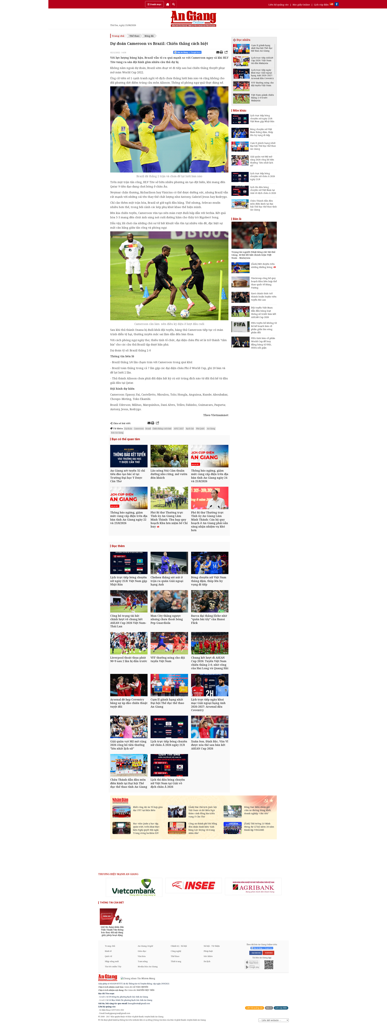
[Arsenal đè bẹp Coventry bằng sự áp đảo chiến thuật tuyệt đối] (129, 685)
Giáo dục (142, 951)
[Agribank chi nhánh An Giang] (253, 886)
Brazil (148, 428)
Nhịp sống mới (112, 961)
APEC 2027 (179, 428)
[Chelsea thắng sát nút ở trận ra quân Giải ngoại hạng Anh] (169, 563)
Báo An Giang (117, 432)
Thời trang (176, 961)
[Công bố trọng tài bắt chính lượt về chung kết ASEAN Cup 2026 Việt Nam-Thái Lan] (129, 601)
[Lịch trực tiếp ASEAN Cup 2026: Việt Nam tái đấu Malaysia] (241, 61)
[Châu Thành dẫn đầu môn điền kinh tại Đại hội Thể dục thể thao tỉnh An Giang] (129, 765)
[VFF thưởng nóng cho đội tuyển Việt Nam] (169, 643)
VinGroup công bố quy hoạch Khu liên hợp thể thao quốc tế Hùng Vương (264, 283)
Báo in (269, 1008)
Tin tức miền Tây (113, 966)
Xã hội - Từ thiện (212, 946)
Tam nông (143, 961)
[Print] (221, 52)
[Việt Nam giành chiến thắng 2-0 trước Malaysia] (241, 99)
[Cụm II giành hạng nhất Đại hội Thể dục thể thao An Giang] (169, 685)
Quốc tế (108, 956)
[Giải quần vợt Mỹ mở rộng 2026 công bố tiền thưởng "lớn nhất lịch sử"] (129, 727)
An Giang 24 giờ (145, 946)
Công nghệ (176, 951)
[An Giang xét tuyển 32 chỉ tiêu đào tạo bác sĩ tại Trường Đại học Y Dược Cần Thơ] (129, 456)
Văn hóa (142, 956)
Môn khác (239, 110)
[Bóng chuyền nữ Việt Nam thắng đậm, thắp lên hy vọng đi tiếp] (209, 563)
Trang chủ (118, 35)
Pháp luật (208, 951)
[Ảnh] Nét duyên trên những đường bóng (263, 265)
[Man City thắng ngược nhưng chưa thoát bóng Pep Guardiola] (169, 601)
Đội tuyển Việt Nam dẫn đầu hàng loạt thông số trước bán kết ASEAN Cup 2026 (263, 312)
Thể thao (134, 35)
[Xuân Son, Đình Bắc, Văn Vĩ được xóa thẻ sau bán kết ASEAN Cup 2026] (209, 727)
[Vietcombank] (134, 887)
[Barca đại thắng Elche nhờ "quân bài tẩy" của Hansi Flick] (209, 601)
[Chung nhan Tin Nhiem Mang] (136, 978)
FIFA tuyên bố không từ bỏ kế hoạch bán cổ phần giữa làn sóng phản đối (264, 327)
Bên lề (237, 219)
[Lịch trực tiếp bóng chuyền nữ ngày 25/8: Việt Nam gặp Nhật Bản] (129, 563)
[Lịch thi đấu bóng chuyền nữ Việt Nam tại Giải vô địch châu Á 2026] (169, 765)
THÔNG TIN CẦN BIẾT (112, 902)
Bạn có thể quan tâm (126, 439)
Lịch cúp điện (321, 4)
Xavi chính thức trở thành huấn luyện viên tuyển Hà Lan (263, 296)
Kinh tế (108, 951)
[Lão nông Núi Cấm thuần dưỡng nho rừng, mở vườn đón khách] (169, 456)
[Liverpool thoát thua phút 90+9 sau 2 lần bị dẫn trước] (129, 643)
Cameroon (139, 428)
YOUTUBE (268, 953)
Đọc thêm (118, 546)
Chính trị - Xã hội (179, 946)
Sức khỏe (208, 956)
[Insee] (193, 885)
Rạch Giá (190, 428)
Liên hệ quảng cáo (278, 4)
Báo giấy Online (301, 4)
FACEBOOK (256, 953)
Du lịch (207, 961)
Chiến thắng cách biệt (162, 428)
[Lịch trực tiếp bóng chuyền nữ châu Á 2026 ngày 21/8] (169, 727)
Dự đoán (128, 428)
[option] (134, 887)
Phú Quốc (200, 428)
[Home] (167, 4)
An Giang (211, 428)
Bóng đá (149, 35)
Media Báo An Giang (148, 966)
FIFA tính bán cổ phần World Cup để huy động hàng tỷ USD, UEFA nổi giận (263, 343)
